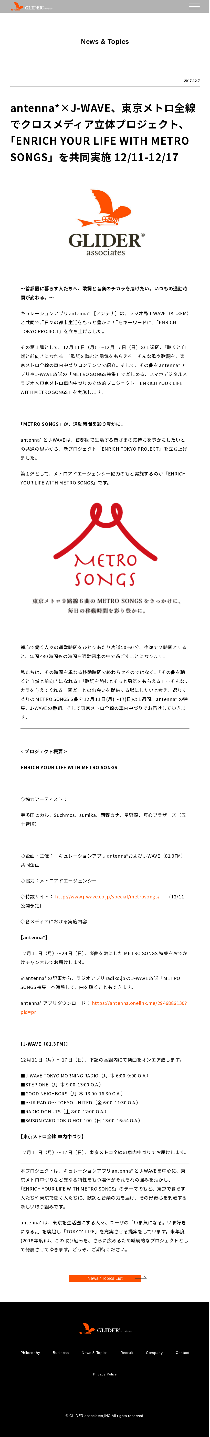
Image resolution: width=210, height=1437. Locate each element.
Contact (183, 1353)
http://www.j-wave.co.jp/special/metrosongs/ (107, 896)
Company (154, 1353)
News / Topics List (105, 1278)
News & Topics (95, 1353)
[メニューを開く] (194, 6)
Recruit (126, 1353)
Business (61, 1353)
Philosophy (30, 1353)
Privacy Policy (105, 1374)
